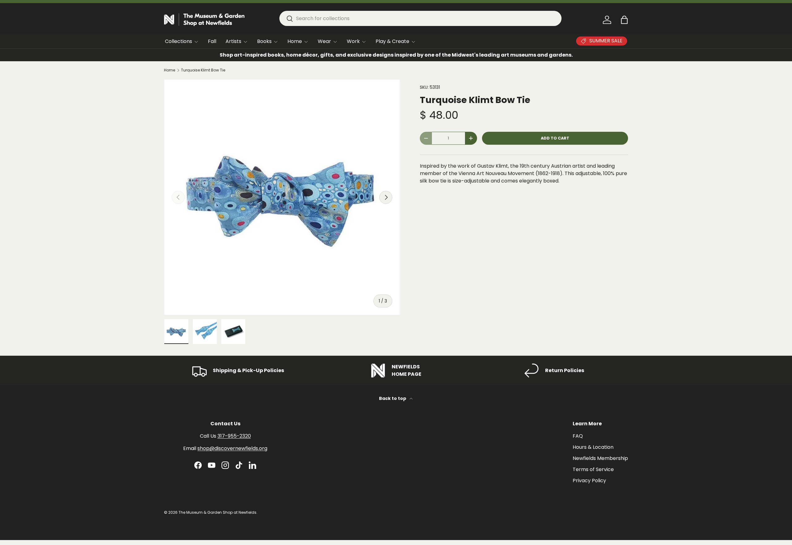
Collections (178, 41)
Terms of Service (593, 469)
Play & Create (392, 41)
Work (353, 41)
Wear (324, 41)
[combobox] (420, 18)
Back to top (393, 398)
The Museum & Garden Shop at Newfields (217, 512)
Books (264, 41)
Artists (233, 41)
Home (294, 41)
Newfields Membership (600, 458)
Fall (212, 41)
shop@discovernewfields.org (232, 448)
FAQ (578, 436)
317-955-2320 (234, 436)
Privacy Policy (589, 480)
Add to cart (555, 138)
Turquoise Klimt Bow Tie (203, 70)
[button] (624, 20)
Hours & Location (593, 447)
